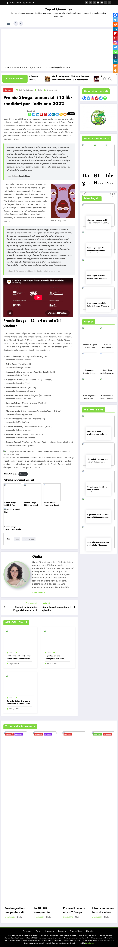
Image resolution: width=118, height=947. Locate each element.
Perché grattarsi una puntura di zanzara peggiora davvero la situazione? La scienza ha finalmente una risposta (14, 910)
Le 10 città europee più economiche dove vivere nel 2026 (43, 910)
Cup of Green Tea (58, 9)
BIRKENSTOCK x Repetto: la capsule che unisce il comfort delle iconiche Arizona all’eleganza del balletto (89, 179)
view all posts (38, 592)
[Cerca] (15, 23)
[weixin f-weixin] (101, 2)
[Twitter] (57, 114)
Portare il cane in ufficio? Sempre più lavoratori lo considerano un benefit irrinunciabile (74, 910)
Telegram (62, 931)
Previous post (31, 603)
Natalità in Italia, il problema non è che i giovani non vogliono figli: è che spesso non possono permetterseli (98, 433)
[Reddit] (115, 24)
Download (23, 474)
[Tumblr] (115, 56)
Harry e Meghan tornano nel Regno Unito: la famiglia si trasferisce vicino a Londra (90, 346)
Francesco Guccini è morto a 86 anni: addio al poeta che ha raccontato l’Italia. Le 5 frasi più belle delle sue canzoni (90, 372)
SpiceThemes (89, 943)
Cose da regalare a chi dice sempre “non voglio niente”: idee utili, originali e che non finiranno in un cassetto (97, 222)
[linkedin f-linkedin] (105, 2)
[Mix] (115, 66)
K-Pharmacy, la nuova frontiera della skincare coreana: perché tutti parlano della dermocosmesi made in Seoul (112, 179)
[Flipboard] (41, 114)
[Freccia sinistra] (105, 79)
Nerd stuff (97, 734)
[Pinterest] (45, 114)
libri (20, 90)
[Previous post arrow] (4, 607)
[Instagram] (115, 43)
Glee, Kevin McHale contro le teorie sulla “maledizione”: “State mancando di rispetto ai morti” (107, 372)
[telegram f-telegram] (98, 2)
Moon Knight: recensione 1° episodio (56, 609)
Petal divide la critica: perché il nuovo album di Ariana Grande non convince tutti (107, 397)
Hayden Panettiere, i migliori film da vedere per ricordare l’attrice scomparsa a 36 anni (107, 346)
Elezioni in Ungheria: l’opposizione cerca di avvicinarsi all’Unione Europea (25, 609)
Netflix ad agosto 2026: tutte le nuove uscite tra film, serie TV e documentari (57, 78)
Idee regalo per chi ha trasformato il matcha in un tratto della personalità (100, 179)
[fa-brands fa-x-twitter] (90, 2)
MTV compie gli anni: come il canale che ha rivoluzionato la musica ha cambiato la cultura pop (19, 657)
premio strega (28, 90)
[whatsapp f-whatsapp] (109, 2)
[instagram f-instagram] (94, 2)
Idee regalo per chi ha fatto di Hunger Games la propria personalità (98, 305)
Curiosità (8, 90)
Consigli (18, 734)
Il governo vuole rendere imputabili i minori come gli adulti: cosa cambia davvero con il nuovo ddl (98, 516)
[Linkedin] (37, 114)
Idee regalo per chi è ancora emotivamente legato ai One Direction (97, 277)
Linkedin (89, 931)
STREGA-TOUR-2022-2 (10, 474)
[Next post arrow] (74, 607)
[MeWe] (53, 114)
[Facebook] (49, 114)
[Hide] (117, 75)
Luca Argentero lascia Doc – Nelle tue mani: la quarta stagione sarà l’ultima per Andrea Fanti (89, 397)
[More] (65, 114)
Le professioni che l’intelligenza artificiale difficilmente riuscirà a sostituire (54, 657)
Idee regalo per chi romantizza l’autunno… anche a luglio (97, 249)
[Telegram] (33, 114)
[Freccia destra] (110, 79)
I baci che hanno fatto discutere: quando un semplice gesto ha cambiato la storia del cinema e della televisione (102, 910)
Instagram (49, 931)
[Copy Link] (61, 114)
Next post (46, 603)
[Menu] (9, 23)
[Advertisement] (59, 49)
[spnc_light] (21, 23)
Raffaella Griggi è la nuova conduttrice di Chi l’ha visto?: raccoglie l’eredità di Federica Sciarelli (19, 702)
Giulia (40, 90)
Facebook (27, 931)
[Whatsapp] (29, 114)
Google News (76, 931)
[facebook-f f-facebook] (86, 2)
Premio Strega (67, 122)
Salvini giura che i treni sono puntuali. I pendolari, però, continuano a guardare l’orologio (97, 488)
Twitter (38, 931)
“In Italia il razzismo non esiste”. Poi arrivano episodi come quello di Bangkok (97, 461)
